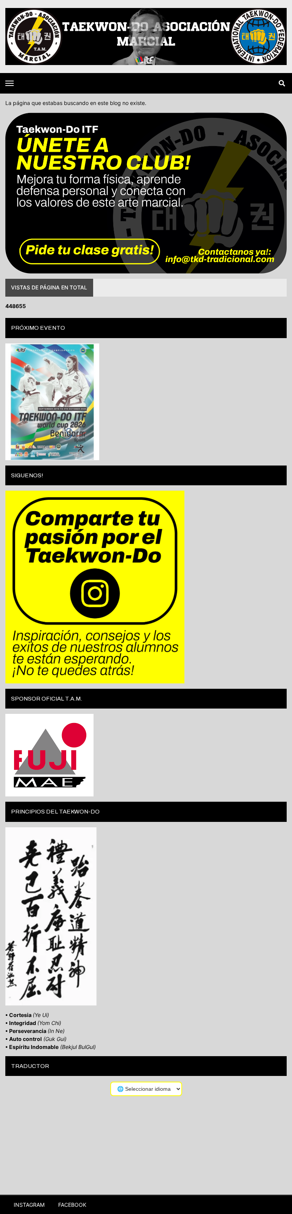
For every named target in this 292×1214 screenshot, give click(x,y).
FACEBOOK (71, 1204)
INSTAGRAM (28, 1204)
